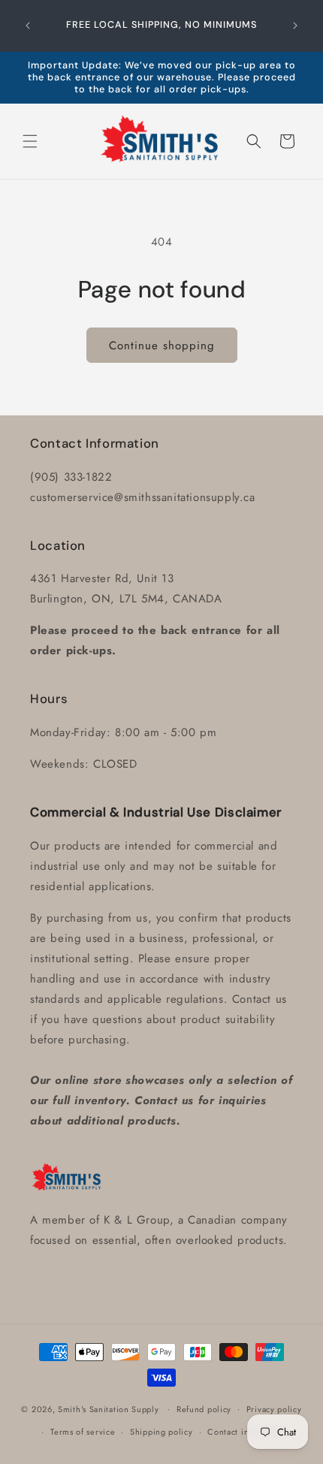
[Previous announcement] (27, 25)
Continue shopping (162, 345)
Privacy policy (274, 1409)
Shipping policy (161, 1432)
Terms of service (82, 1432)
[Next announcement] (295, 25)
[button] (30, 141)
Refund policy (204, 1409)
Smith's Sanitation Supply (108, 1408)
